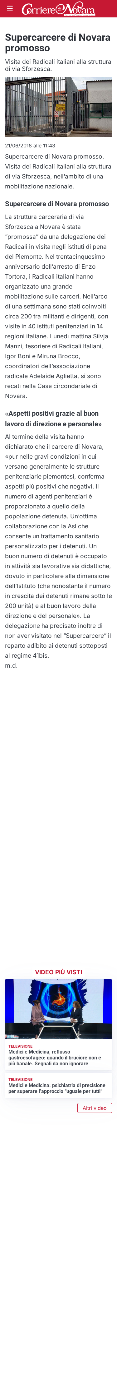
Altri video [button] (95, 1108)
